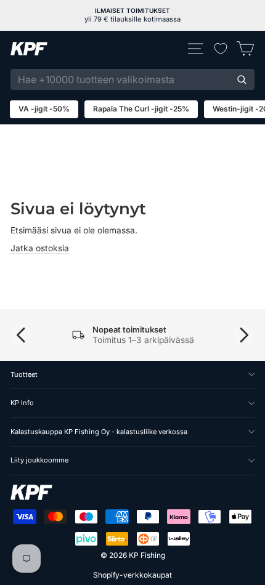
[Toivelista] (220, 48)
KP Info (22, 402)
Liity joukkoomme (39, 460)
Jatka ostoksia (39, 248)
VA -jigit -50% (44, 108)
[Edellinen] (20, 335)
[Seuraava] (244, 335)
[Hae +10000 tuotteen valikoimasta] (242, 79)
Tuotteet (24, 374)
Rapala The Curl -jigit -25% (141, 108)
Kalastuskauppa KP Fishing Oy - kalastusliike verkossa (98, 431)
